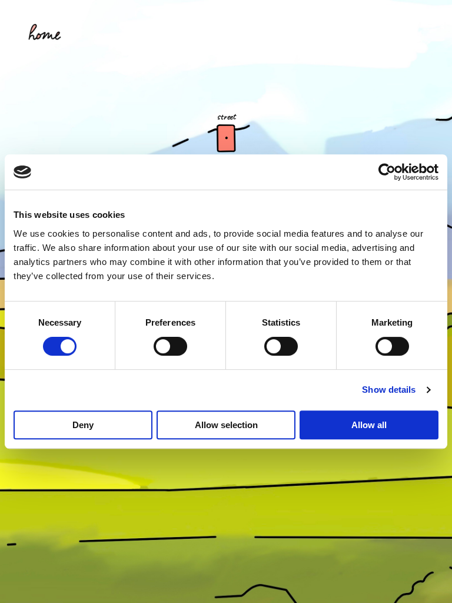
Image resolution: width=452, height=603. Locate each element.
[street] (226, 138)
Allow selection (226, 425)
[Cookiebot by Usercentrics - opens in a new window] (386, 172)
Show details (389, 390)
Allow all (369, 425)
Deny (83, 425)
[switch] (170, 346)
